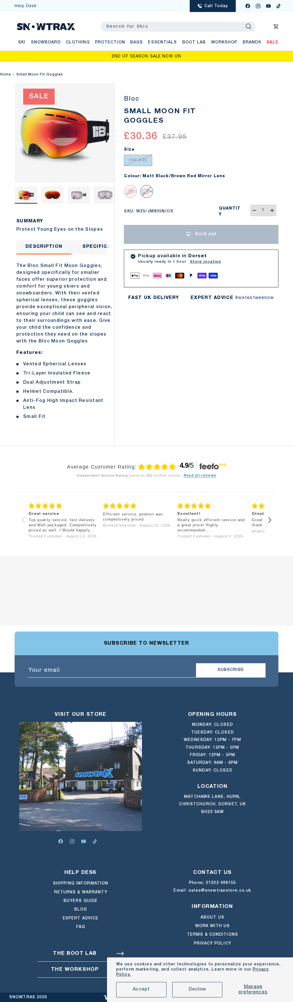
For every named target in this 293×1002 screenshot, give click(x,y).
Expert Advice (81, 918)
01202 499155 (221, 883)
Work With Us (212, 926)
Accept (141, 989)
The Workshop (75, 969)
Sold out (206, 234)
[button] (276, 26)
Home (5, 74)
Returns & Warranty (80, 892)
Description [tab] (43, 247)
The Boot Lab (74, 953)
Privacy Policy (212, 943)
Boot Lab (194, 42)
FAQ (80, 927)
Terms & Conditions (212, 935)
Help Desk (26, 6)
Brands (252, 42)
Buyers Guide (81, 901)
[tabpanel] (64, 339)
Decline (197, 989)
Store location (205, 261)
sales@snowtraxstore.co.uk (220, 891)
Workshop (224, 42)
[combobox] (178, 27)
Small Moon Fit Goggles (39, 74)
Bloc (131, 99)
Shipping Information (80, 883)
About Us (212, 917)
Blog (80, 909)
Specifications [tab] (105, 247)
